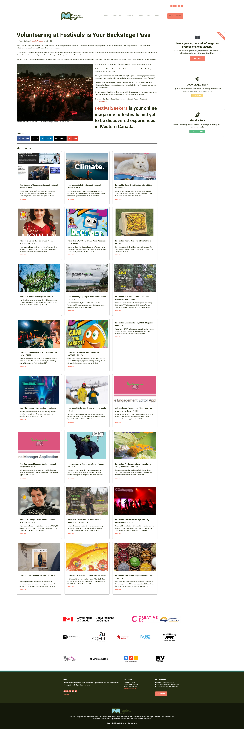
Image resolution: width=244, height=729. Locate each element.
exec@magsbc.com (130, 688)
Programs (130, 16)
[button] (23, 138)
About (106, 16)
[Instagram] (179, 6)
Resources (117, 16)
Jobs (148, 16)
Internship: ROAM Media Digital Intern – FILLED (86, 575)
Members (156, 16)
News (141, 16)
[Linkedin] (176, 6)
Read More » (23, 199)
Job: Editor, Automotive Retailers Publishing (38, 408)
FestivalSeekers (101, 101)
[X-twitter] (173, 6)
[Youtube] (182, 6)
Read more (66, 694)
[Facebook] (171, 6)
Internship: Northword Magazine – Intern (36, 297)
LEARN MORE (197, 58)
